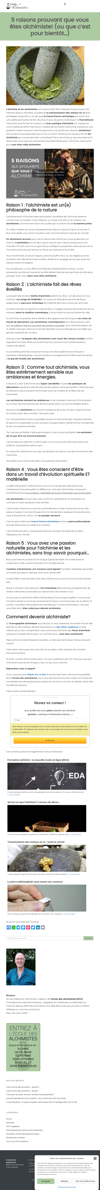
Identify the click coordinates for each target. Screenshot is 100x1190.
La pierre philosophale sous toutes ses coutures (35, 881)
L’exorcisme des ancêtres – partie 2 (22, 1087)
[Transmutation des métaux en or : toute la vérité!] (46, 867)
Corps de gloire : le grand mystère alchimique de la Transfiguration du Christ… (42, 1102)
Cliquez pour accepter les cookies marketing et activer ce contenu (50, 173)
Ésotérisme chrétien (15, 1137)
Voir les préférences (85, 1181)
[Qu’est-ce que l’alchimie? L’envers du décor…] (46, 831)
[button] (95, 1158)
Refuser (64, 1181)
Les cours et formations (17, 1141)
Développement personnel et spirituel (24, 1130)
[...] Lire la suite (13, 795)
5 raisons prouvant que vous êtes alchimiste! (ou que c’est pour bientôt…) (50, 26)
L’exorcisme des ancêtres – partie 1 (22, 1091)
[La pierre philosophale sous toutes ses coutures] (46, 911)
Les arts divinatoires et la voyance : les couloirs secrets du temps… (36, 1098)
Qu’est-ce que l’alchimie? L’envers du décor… (33, 802)
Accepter (45, 1181)
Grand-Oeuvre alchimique (45, 521)
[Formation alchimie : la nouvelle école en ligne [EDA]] (46, 789)
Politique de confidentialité (67, 1187)
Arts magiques (13, 1126)
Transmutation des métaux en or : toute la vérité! (36, 842)
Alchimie (10, 1122)
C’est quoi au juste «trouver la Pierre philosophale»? (30, 1094)
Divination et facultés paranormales (22, 1134)
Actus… (9, 1119)
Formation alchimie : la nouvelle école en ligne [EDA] (38, 760)
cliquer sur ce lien (36, 674)
